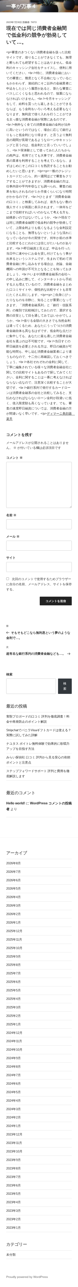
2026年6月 (13, 880)
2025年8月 (13, 964)
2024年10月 (14, 1049)
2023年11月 (14, 1143)
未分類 (11, 1254)
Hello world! (15, 803)
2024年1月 (13, 1126)
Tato (34, 22)
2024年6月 (13, 1083)
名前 (11, 515)
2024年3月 (13, 1109)
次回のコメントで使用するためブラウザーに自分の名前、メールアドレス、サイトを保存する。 (39, 584)
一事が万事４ (21, 6)
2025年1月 (13, 1024)
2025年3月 (13, 1007)
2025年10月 (14, 948)
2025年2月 (13, 1015)
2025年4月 (13, 998)
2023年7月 (13, 1177)
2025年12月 (14, 931)
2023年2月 (13, 1219)
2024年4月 (13, 1100)
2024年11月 (14, 1041)
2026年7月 (13, 871)
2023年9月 (13, 1160)
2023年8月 (13, 1168)
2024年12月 (14, 1032)
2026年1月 (13, 922)
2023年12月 (14, 1134)
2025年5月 (13, 990)
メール (13, 536)
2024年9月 (13, 1058)
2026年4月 (13, 897)
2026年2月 (13, 914)
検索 (9, 674)
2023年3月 (13, 1210)
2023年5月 (13, 1193)
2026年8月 (13, 863)
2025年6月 (13, 981)
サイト (11, 557)
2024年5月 (13, 1092)
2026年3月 (13, 905)
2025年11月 (14, 939)
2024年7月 (13, 1075)
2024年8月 (13, 1066)
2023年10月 (14, 1151)
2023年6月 (13, 1185)
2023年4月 (13, 1202)
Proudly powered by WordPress (27, 1277)
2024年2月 (13, 1117)
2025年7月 (13, 973)
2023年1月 (13, 1227)
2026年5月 (13, 888)
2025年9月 (13, 956)
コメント (14, 457)
